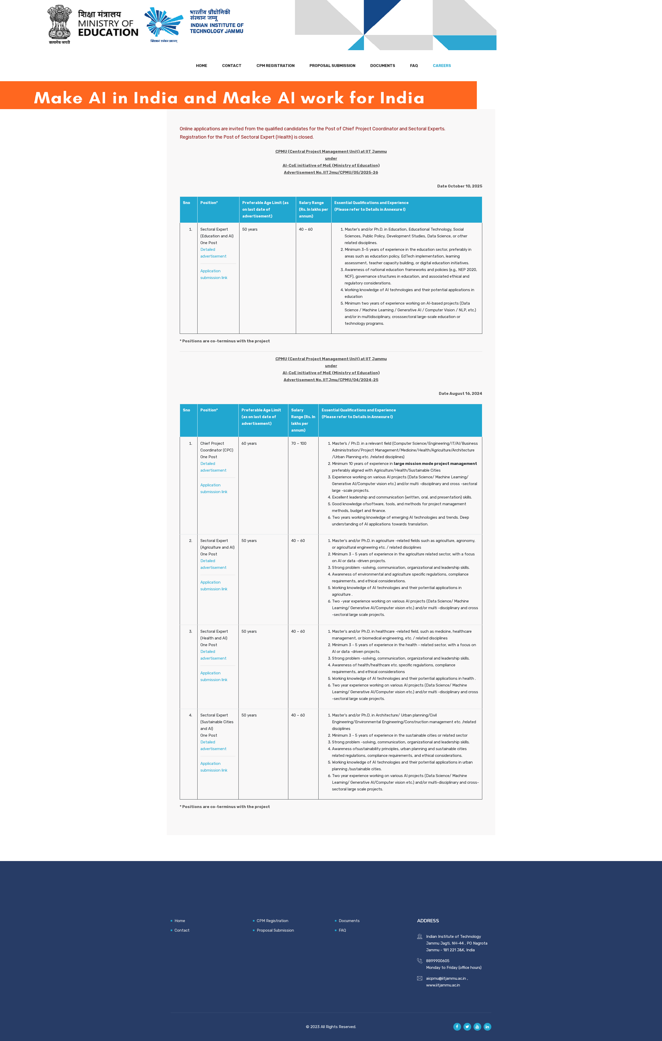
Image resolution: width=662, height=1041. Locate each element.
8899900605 (437, 961)
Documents (382, 65)
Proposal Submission (332, 65)
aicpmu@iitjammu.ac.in (446, 978)
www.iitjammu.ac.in (443, 985)
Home (201, 65)
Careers (442, 65)
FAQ (414, 65)
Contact (232, 65)
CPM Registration (276, 65)
